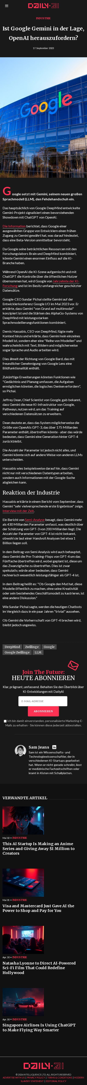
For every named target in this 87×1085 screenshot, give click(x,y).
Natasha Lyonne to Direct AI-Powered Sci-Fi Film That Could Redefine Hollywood (39, 968)
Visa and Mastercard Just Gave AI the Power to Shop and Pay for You (38, 908)
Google (49, 647)
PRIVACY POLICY (36, 1077)
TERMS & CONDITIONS (59, 1077)
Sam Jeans (39, 747)
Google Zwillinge (17, 652)
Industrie (43, 18)
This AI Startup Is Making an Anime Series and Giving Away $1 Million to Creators (39, 849)
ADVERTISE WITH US (14, 1077)
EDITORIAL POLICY (56, 1081)
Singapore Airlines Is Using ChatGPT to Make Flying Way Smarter (39, 1027)
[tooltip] (54, 747)
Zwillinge (32, 647)
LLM (38, 652)
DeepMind (12, 647)
